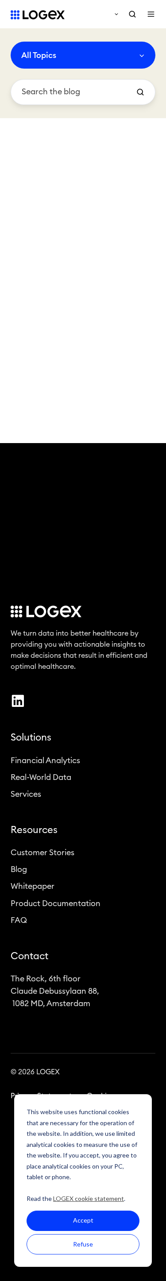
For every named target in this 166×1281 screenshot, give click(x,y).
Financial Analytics (45, 760)
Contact (29, 956)
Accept (83, 1220)
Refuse (83, 1244)
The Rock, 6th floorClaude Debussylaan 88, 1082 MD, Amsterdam (55, 991)
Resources (34, 830)
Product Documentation (55, 903)
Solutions (31, 737)
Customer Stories (42, 853)
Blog (19, 869)
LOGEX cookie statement (88, 1198)
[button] (132, 14)
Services (26, 794)
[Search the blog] (140, 92)
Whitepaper (32, 886)
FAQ (19, 920)
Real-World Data (41, 777)
